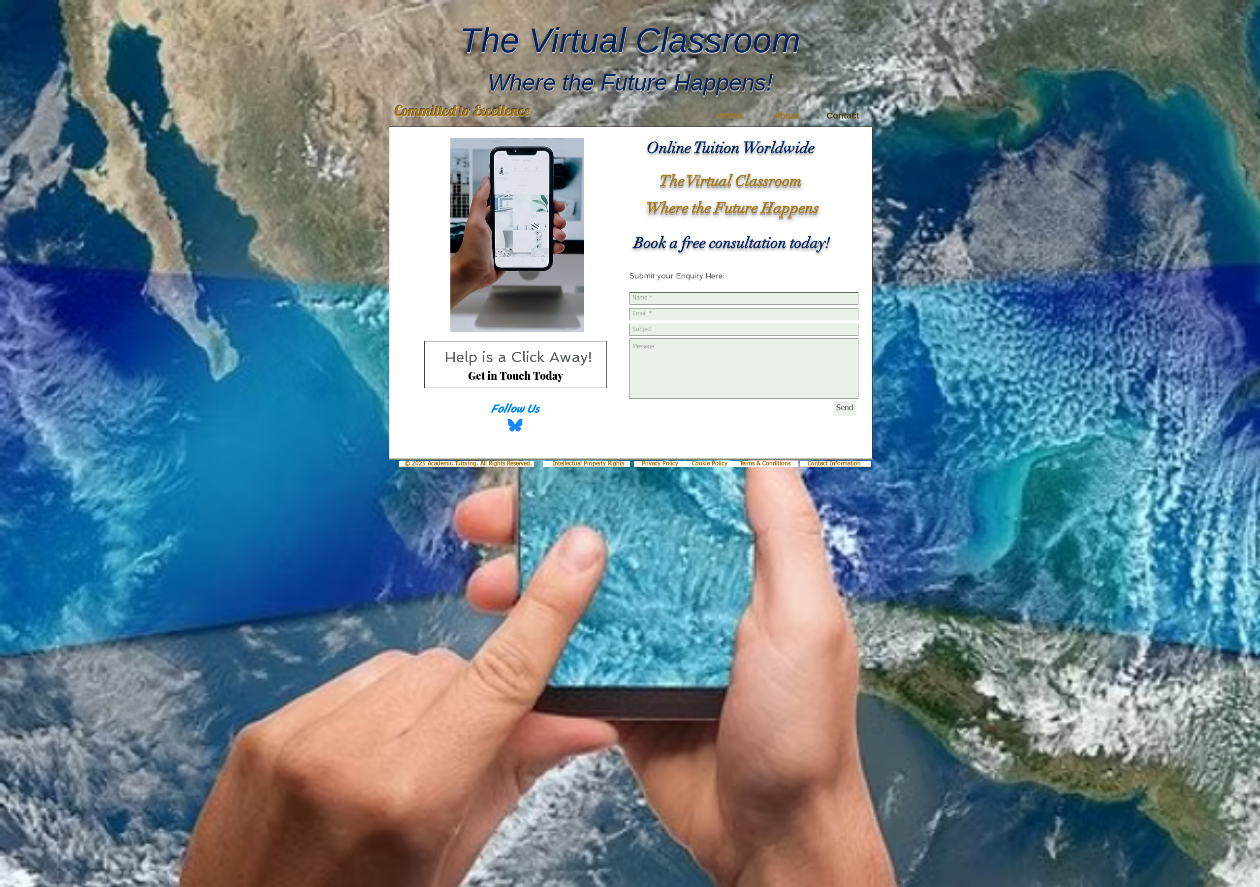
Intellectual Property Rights (588, 464)
